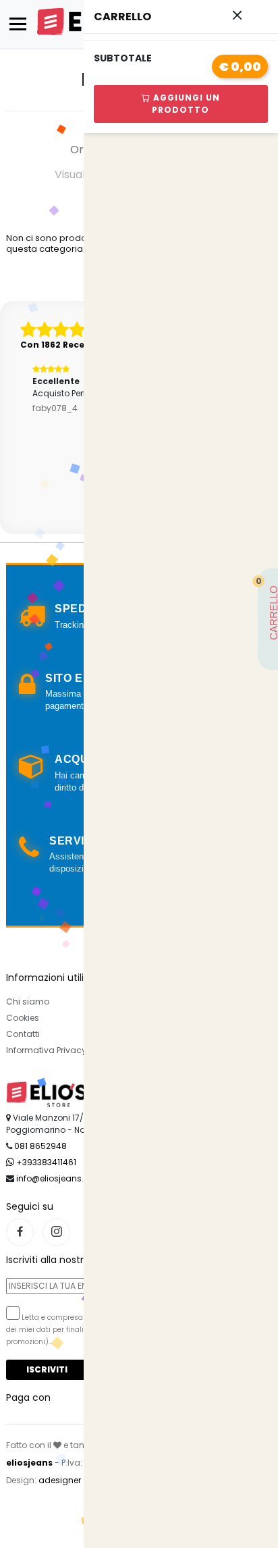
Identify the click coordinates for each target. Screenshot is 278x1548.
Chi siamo (27, 1001)
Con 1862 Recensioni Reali (78, 344)
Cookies (22, 1017)
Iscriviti (46, 1369)
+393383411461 (45, 1162)
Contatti (23, 1034)
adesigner (59, 1480)
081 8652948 (40, 1146)
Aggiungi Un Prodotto (185, 103)
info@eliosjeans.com (59, 1178)
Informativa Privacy (46, 1050)
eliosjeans (29, 1462)
